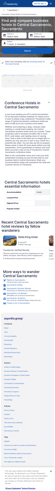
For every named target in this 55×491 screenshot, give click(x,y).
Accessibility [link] (8, 427)
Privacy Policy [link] (9, 410)
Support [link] (7, 441)
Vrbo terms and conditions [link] (13, 422)
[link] (27, 281)
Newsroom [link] (8, 344)
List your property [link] (10, 336)
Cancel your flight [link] (10, 449)
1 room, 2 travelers (16, 44)
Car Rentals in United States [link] (14, 383)
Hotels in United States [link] (12, 367)
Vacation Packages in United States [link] (17, 375)
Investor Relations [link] (10, 348)
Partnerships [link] (8, 340)
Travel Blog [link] (8, 400)
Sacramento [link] (12, 10)
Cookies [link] (7, 414)
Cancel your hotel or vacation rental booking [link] (20, 445)
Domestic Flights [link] (10, 379)
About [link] (6, 328)
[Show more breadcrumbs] (4, 10)
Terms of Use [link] (8, 418)
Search (27, 50)
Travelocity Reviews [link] (11, 387)
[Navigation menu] (50, 4)
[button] (27, 105)
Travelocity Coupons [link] (11, 392)
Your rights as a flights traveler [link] (15, 462)
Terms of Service (28, 488)
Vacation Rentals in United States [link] (16, 371)
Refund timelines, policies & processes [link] (17, 453)
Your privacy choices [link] (11, 431)
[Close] (51, 471)
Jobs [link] (6, 332)
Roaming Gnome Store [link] (12, 352)
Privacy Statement (13, 488)
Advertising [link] (8, 357)
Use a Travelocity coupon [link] (13, 458)
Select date (12, 36)
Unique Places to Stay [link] (12, 396)
